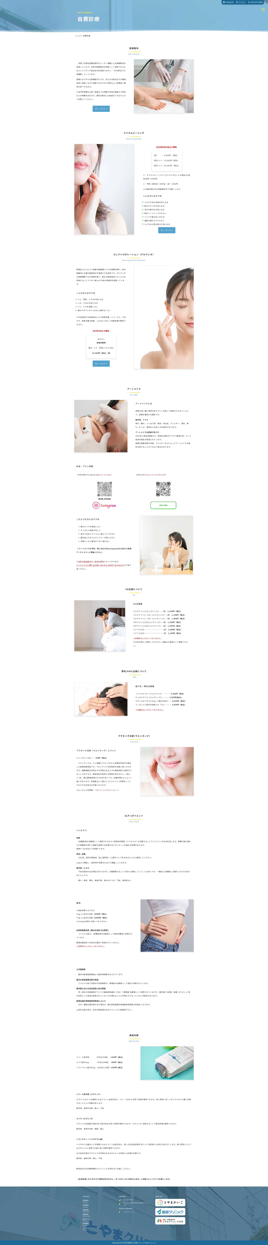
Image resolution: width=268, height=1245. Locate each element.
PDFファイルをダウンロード (107, 790)
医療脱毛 (86, 1214)
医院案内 (86, 1200)
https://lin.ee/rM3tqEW (155, 474)
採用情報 (86, 1223)
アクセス (86, 1228)
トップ (78, 35)
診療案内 (86, 1205)
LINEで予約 (163, 505)
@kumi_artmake (104, 474)
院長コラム (86, 1218)
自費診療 (86, 1209)
